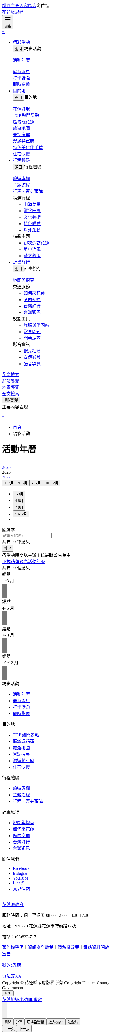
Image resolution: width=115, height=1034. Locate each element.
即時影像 (21, 84)
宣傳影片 (32, 357)
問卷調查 (32, 338)
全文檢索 (10, 374)
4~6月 (22, 483)
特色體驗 (32, 223)
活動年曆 (21, 694)
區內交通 (32, 299)
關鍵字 (8, 530)
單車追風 (32, 249)
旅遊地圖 (21, 128)
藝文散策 (32, 255)
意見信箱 (21, 889)
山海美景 (32, 204)
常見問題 (32, 331)
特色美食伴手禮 (28, 147)
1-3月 (19, 494)
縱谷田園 (32, 210)
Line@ (19, 883)
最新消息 (21, 700)
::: (3, 31)
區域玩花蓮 (23, 122)
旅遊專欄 (21, 788)
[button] (63, 42)
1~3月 (9, 483)
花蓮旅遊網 (13, 12)
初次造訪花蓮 (36, 243)
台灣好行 (32, 306)
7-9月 (19, 507)
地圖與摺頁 (23, 822)
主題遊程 (21, 185)
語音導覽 (32, 364)
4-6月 (19, 501)
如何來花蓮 (34, 293)
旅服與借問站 (36, 325)
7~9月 (36, 483)
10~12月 (51, 483)
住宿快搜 (21, 154)
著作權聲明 (13, 947)
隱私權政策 (68, 947)
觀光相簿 (32, 351)
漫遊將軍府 (23, 141)
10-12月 (21, 514)
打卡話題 (21, 78)
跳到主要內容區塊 (19, 5)
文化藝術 (32, 217)
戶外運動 (32, 230)
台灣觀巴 (32, 312)
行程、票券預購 (28, 191)
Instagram (21, 873)
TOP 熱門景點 (26, 115)
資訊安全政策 (40, 947)
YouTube (20, 878)
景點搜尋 (21, 134)
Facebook (21, 868)
